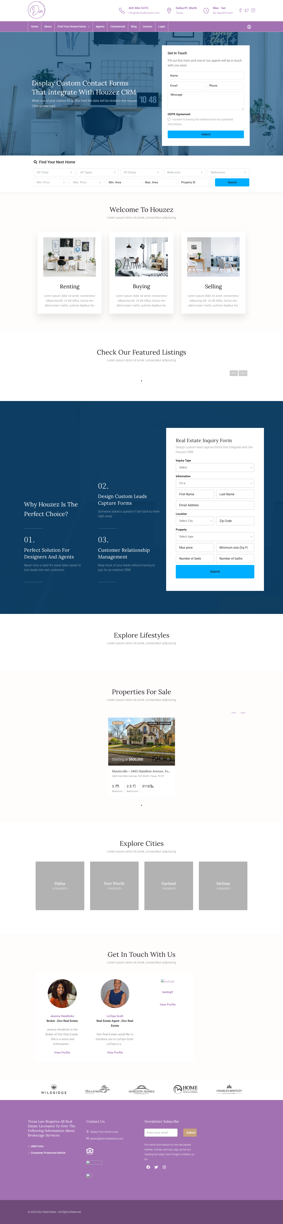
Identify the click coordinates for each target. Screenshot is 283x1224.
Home (34, 26)
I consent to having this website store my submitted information (200, 122)
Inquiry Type (183, 460)
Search (232, 182)
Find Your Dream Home (72, 26)
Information (183, 476)
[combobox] (54, 172)
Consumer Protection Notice (48, 1152)
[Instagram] (164, 1167)
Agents (100, 26)
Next (243, 373)
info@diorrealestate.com (144, 13)
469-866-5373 (138, 8)
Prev (234, 373)
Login (161, 26)
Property (181, 529)
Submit (205, 134)
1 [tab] (141, 381)
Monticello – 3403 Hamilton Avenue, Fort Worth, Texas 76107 (155, 771)
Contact (147, 26)
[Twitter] (156, 1167)
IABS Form (37, 1146)
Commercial (117, 26)
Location (181, 514)
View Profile (62, 1052)
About (48, 26)
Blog (134, 26)
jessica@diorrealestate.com (106, 1138)
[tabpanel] (141, 757)
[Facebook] (148, 1167)
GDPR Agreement (179, 114)
